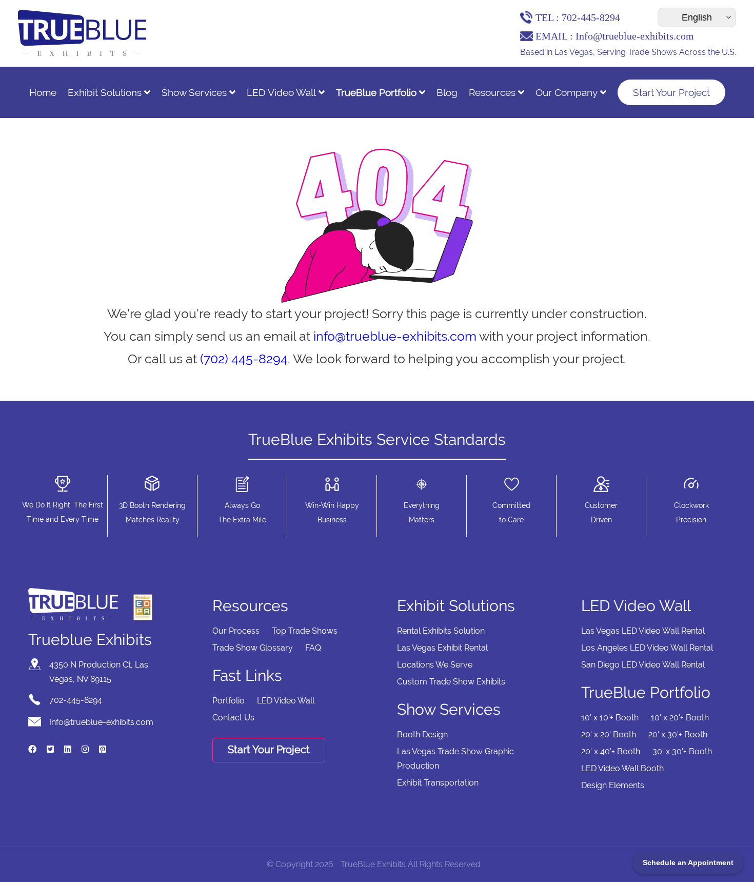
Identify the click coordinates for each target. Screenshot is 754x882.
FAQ (313, 648)
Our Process (236, 631)
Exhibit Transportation (438, 783)
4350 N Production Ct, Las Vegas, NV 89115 (98, 672)
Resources (492, 92)
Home (42, 92)
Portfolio (228, 700)
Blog (447, 92)
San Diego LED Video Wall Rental (643, 665)
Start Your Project (671, 92)
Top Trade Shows (305, 631)
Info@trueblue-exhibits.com (635, 36)
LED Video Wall (281, 92)
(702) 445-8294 (244, 358)
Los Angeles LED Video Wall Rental (647, 648)
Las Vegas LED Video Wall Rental (643, 631)
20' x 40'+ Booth (610, 751)
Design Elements (612, 785)
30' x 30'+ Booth (682, 751)
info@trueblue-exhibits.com (395, 336)
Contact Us (233, 717)
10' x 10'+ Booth (610, 717)
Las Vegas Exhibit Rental (442, 648)
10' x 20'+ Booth (680, 717)
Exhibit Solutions (105, 92)
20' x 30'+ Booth (677, 734)
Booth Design (422, 734)
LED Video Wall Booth (622, 768)
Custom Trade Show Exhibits (451, 682)
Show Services (194, 92)
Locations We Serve (434, 665)
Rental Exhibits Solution (441, 631)
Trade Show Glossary (252, 648)
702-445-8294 (591, 17)
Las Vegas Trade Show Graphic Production (455, 759)
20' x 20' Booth (608, 734)
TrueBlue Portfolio (376, 92)
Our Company (566, 92)
